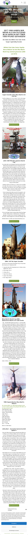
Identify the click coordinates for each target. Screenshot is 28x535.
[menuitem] (21, 2)
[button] (26, 509)
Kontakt (14, 21)
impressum (22, 533)
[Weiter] (27, 15)
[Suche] (21, 2)
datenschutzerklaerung (15, 533)
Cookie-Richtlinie (7, 533)
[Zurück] (1, 15)
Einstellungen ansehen (14, 530)
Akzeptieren (14, 523)
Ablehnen (14, 526)
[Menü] (24, 2)
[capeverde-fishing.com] (11, 2)
